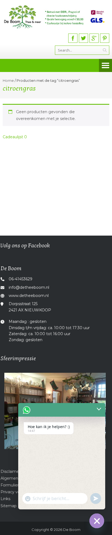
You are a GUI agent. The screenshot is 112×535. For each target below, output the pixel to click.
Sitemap (9, 505)
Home (8, 80)
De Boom (71, 529)
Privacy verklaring (17, 491)
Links (5, 498)
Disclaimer (10, 471)
